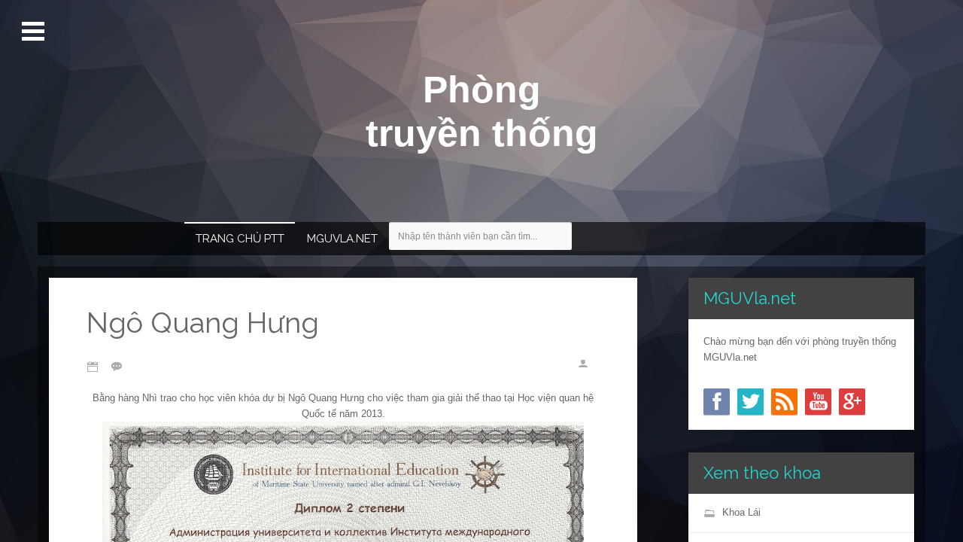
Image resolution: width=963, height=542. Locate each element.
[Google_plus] (852, 401)
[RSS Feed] (784, 401)
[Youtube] (818, 401)
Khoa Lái (741, 512)
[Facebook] (716, 401)
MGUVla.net (342, 238)
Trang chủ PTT (240, 238)
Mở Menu (34, 31)
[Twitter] (750, 401)
